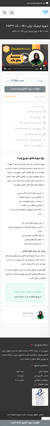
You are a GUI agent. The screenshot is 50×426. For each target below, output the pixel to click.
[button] (25, 58)
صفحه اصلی (43, 371)
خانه (46, 31)
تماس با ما (19, 380)
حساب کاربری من (41, 376)
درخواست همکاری (41, 380)
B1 (41, 31)
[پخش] (5, 69)
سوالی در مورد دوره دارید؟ (27, 292)
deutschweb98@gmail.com (36, 3)
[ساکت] (41, 69)
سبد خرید (20, 371)
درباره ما (20, 376)
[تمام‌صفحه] (45, 69)
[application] (25, 57)
